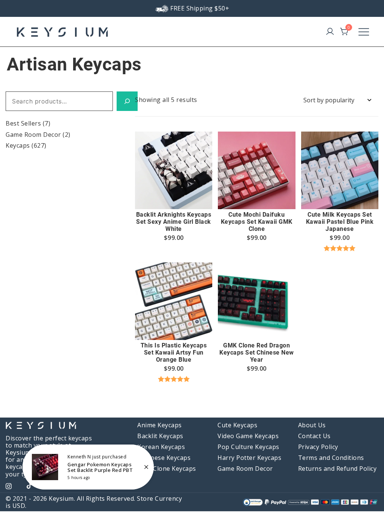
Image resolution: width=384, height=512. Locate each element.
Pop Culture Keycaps (248, 447)
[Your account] (330, 32)
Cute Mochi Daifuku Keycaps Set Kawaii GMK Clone (256, 221)
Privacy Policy (318, 447)
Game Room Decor (33, 134)
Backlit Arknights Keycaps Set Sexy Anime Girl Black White (174, 221)
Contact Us (314, 436)
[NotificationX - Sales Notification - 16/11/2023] (88, 467)
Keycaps (18, 145)
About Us (312, 425)
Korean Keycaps (161, 447)
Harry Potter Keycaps (249, 458)
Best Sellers (23, 123)
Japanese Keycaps (163, 458)
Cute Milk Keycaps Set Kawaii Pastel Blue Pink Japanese (340, 221)
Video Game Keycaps (248, 436)
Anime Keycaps (159, 425)
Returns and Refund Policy (337, 468)
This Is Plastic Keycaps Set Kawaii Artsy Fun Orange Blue (174, 352)
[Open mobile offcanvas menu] (363, 32)
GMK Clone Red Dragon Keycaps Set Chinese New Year (256, 352)
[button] (173, 195)
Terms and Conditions (331, 458)
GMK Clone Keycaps (166, 468)
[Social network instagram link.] (9, 485)
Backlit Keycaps (160, 436)
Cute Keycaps (237, 425)
